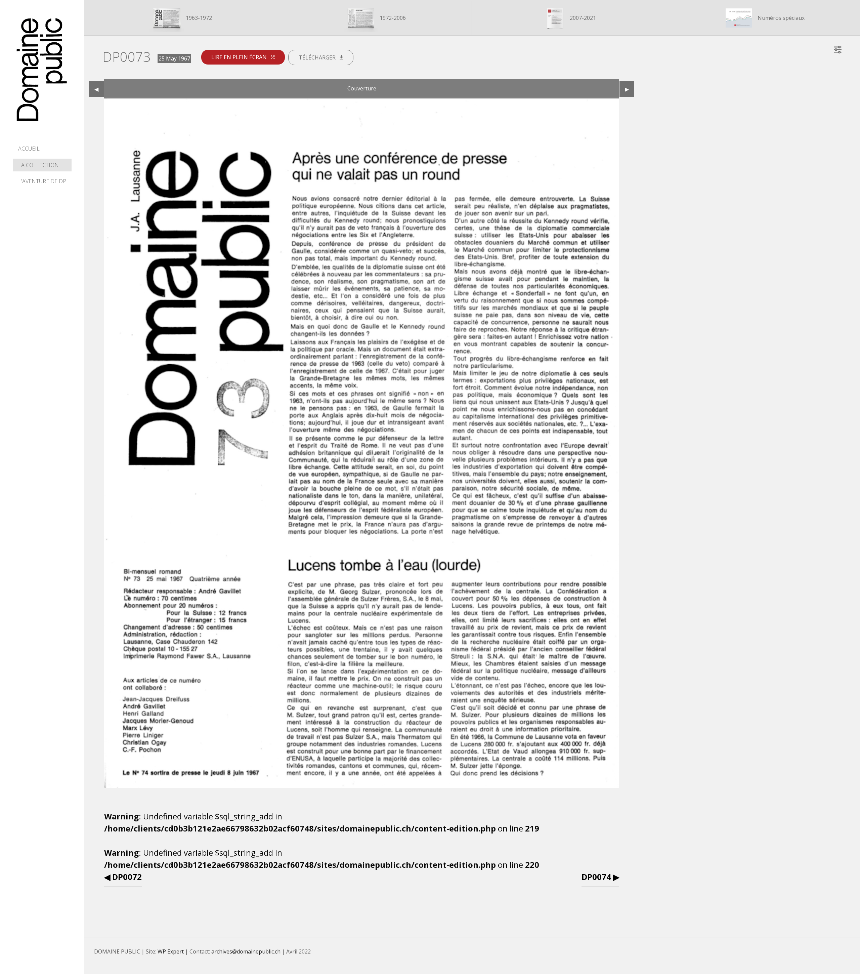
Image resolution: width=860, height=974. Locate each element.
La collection (38, 165)
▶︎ (629, 89)
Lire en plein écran (239, 57)
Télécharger (318, 57)
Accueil (29, 148)
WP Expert (171, 951)
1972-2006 (392, 18)
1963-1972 (198, 18)
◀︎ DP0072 (123, 876)
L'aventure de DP (42, 181)
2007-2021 (582, 18)
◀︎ (99, 89)
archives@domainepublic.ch (246, 951)
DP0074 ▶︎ (600, 876)
